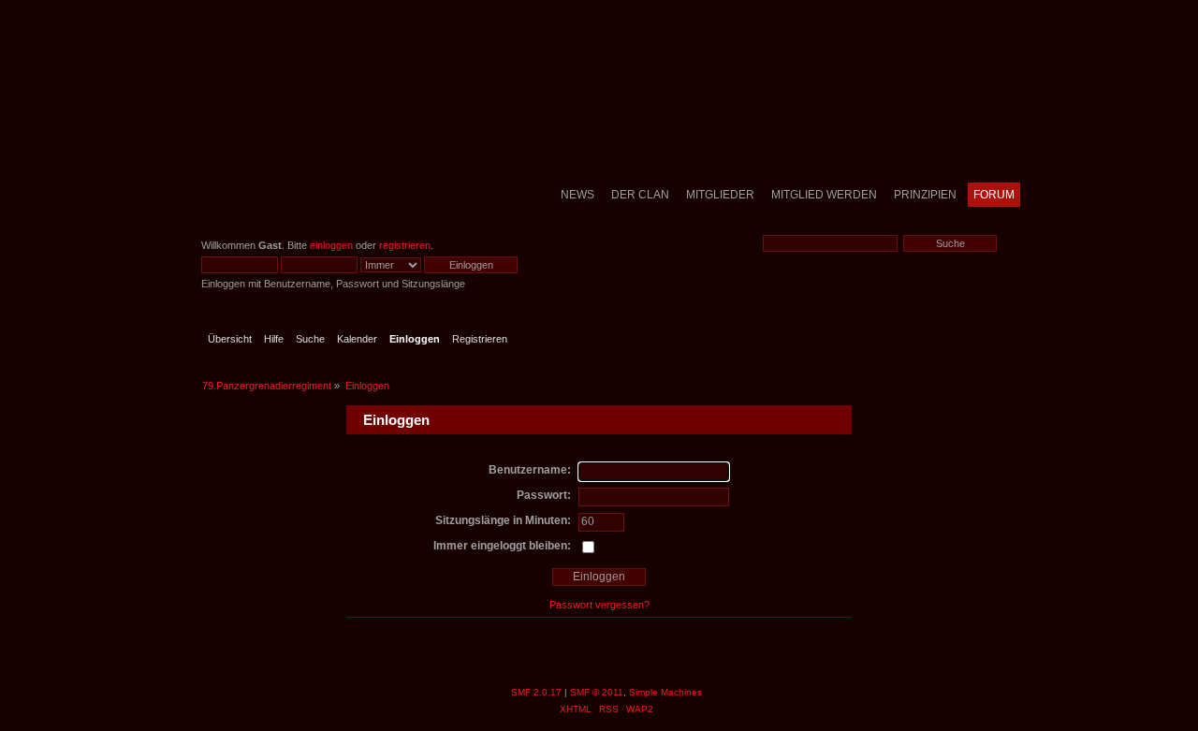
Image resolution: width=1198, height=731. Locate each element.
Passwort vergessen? (599, 604)
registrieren (405, 245)
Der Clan (640, 194)
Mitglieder (720, 194)
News (577, 194)
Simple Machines (665, 692)
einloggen (331, 245)
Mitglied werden (824, 194)
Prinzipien (925, 194)
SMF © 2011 (596, 692)
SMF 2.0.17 (536, 692)
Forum (994, 194)
